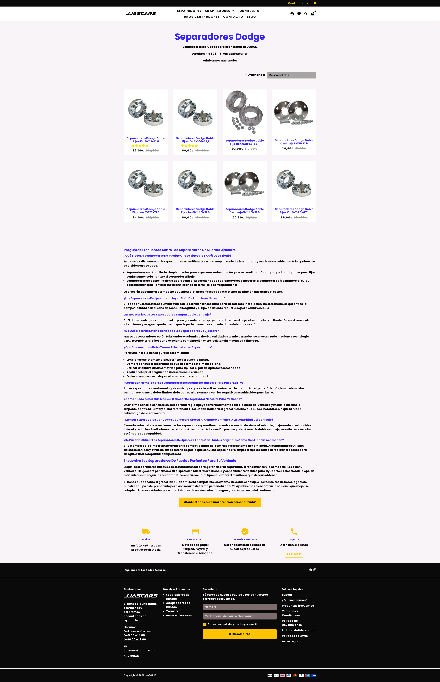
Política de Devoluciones (292, 623)
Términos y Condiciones (291, 613)
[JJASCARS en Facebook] (310, 570)
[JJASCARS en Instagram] (315, 570)
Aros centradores (179, 615)
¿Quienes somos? (294, 600)
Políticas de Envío (295, 636)
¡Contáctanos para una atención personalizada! (220, 502)
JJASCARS (150, 675)
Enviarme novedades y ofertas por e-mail (232, 624)
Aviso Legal (290, 641)
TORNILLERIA (250, 11)
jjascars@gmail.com (139, 648)
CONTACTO (233, 16)
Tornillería (174, 611)
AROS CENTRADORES (202, 16)
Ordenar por (254, 75)
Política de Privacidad (298, 630)
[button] (140, 146)
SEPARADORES (189, 11)
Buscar (287, 595)
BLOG (251, 16)
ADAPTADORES (219, 11)
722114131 (294, 554)
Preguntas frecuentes (298, 606)
